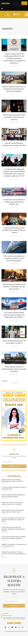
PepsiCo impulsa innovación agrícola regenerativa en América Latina (12, 511)
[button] (2, 8)
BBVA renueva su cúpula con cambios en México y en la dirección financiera (14, 258)
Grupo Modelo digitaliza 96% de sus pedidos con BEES (14, 342)
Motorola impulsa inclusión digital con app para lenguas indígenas (13, 495)
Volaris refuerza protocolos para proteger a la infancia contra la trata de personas (13, 529)
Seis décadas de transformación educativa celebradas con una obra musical (14, 286)
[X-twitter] (8, 627)
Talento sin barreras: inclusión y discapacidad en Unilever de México (12, 480)
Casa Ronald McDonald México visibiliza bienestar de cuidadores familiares (13, 537)
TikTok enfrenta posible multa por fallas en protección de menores (14, 117)
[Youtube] (12, 627)
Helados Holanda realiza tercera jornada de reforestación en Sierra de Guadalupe (14, 88)
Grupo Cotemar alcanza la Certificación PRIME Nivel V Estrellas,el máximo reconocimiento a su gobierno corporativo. (14, 58)
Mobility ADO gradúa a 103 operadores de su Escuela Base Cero (13, 545)
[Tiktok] (22, 627)
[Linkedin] (15, 627)
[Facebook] (5, 627)
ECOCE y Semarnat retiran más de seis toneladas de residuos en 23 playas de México (13, 519)
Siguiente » (15, 383)
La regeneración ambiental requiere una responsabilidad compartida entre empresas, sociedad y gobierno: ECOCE (14, 172)
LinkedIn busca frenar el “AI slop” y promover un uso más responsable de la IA (13, 553)
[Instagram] (19, 627)
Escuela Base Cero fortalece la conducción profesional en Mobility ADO (14, 201)
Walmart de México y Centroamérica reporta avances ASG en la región (12, 503)
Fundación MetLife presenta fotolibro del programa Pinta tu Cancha (14, 230)
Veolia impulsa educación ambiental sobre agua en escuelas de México (14, 369)
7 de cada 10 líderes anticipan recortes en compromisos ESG (13, 488)
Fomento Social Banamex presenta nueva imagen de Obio (14, 144)
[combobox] (16, 3)
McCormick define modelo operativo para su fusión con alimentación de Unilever (14, 314)
